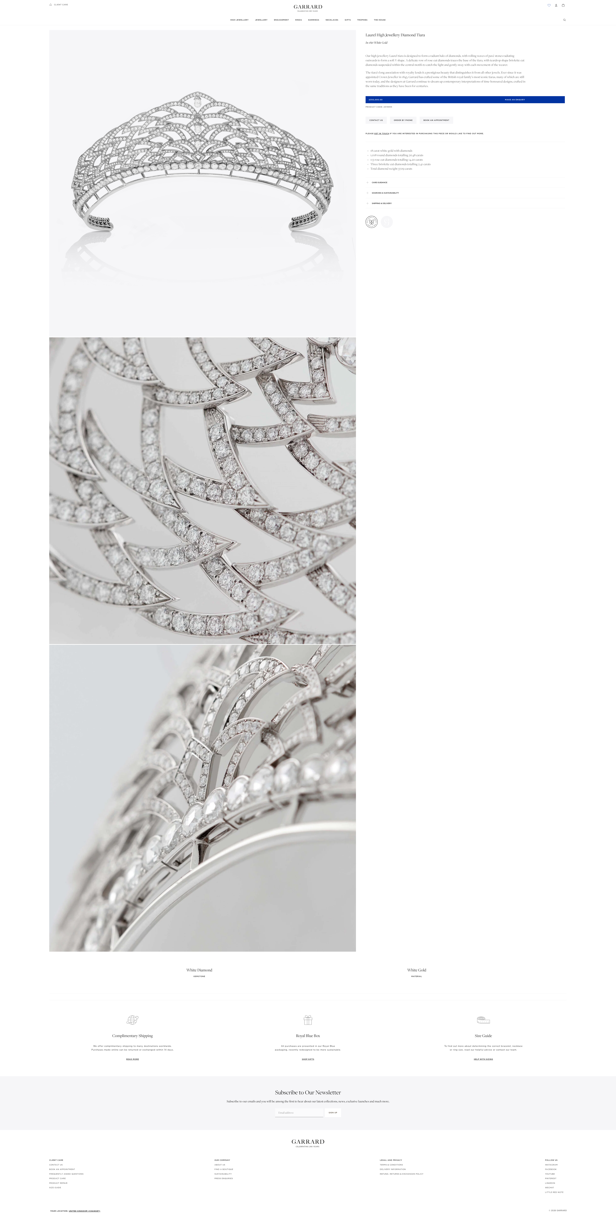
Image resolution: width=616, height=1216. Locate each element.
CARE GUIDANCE (379, 182)
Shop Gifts (308, 1059)
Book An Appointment (62, 1169)
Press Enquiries (223, 1178)
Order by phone (403, 120)
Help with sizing (483, 1059)
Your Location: (75, 1211)
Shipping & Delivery (382, 203)
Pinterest (550, 1178)
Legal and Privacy (391, 1160)
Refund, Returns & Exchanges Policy (402, 1174)
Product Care (57, 1178)
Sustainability (223, 1174)
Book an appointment (436, 120)
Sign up (333, 1113)
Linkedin (550, 1183)
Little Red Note (554, 1192)
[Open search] (564, 19)
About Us (219, 1165)
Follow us (551, 1160)
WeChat (549, 1187)
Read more (132, 1059)
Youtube (550, 1174)
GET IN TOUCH (381, 133)
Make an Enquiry (515, 100)
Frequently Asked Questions (66, 1174)
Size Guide (55, 1187)
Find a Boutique (223, 1169)
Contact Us (56, 1165)
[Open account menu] (556, 5)
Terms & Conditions (391, 1165)
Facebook (551, 1169)
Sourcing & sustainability (385, 193)
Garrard (562, 1210)
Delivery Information (393, 1169)
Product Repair (58, 1183)
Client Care (61, 5)
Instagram (551, 1165)
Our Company (222, 1160)
